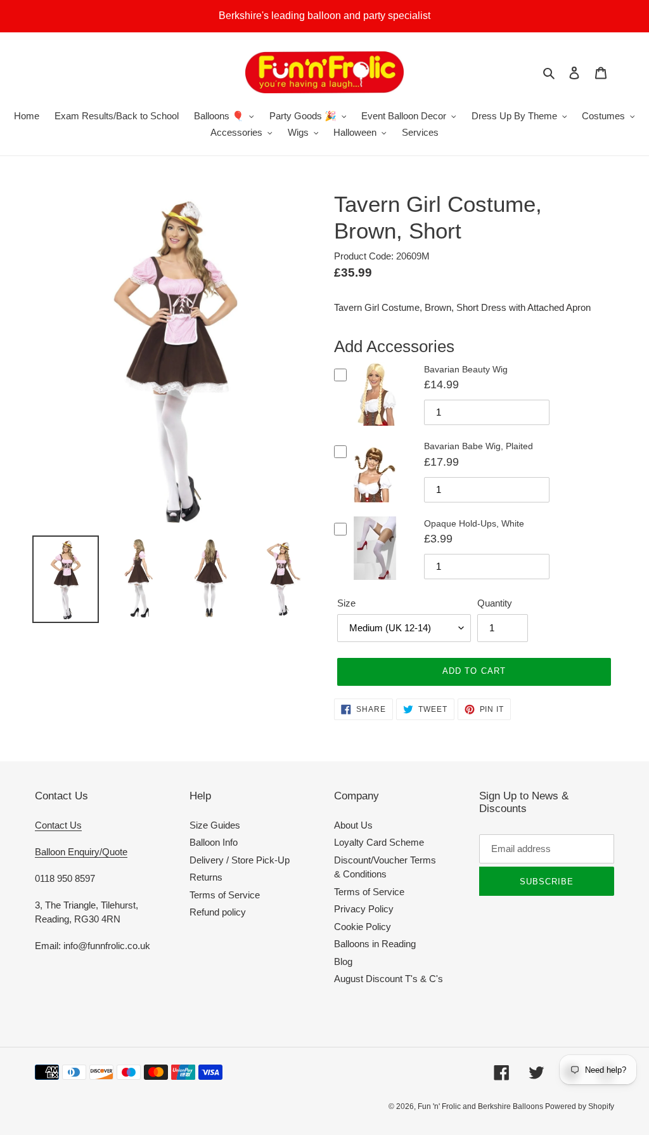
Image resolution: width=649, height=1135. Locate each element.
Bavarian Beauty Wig (466, 369)
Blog (343, 961)
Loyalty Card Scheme (379, 842)
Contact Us (58, 825)
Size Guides (215, 825)
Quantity (494, 603)
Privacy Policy (364, 908)
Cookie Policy (362, 926)
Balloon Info (214, 842)
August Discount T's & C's (388, 978)
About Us (353, 825)
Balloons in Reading (375, 943)
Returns (206, 877)
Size (346, 603)
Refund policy (218, 912)
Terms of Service (225, 894)
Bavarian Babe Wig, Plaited (478, 446)
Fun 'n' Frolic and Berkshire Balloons (481, 1106)
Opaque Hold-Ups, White (474, 523)
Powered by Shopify (579, 1106)
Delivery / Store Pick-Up (240, 860)
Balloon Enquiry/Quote (81, 851)
